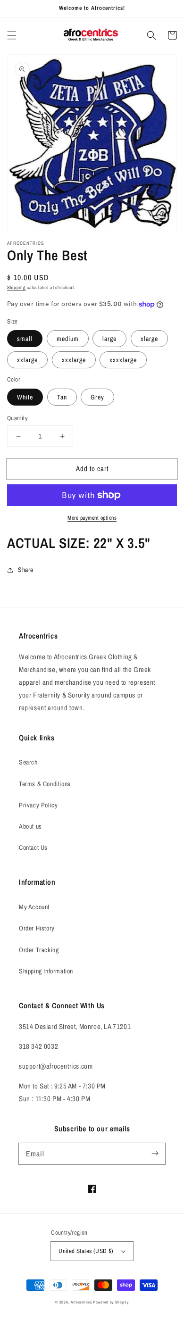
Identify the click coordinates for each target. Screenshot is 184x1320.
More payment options (92, 518)
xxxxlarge (123, 360)
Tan (62, 397)
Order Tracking (39, 950)
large (109, 338)
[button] (11, 35)
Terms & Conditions (45, 784)
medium (68, 338)
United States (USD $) (86, 1251)
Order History (37, 928)
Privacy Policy (38, 805)
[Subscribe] (154, 1153)
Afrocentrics (81, 1302)
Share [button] (25, 569)
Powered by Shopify (111, 1302)
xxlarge (27, 360)
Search (28, 762)
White (25, 397)
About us (30, 826)
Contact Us (33, 847)
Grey (97, 397)
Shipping (16, 287)
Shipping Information (46, 971)
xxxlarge (74, 360)
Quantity (17, 418)
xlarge (149, 338)
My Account (34, 907)
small (25, 338)
